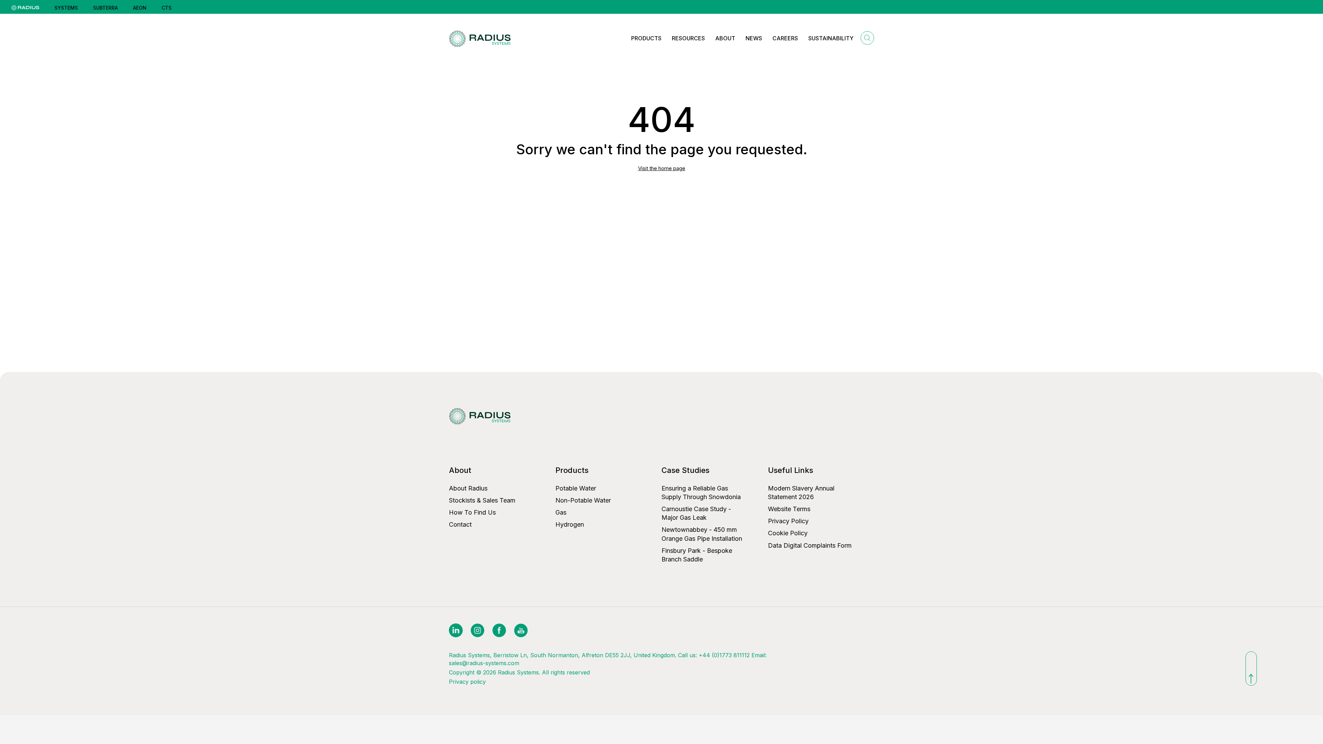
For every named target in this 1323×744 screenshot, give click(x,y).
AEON (139, 8)
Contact (460, 524)
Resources (688, 38)
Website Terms (789, 509)
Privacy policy (467, 681)
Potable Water (575, 488)
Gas (560, 512)
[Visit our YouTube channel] (521, 629)
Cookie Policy (788, 533)
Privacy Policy (788, 521)
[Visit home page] (481, 38)
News (754, 38)
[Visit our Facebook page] (500, 629)
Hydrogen (569, 524)
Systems (66, 8)
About (725, 38)
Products (646, 38)
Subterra (105, 8)
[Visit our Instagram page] (478, 629)
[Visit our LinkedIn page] (456, 629)
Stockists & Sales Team (482, 500)
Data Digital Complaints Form (810, 545)
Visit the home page (661, 168)
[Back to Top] (1251, 668)
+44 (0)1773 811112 (724, 655)
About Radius (468, 488)
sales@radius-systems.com (484, 663)
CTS (167, 8)
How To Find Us (472, 512)
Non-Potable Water (583, 500)
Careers (785, 38)
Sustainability (830, 38)
